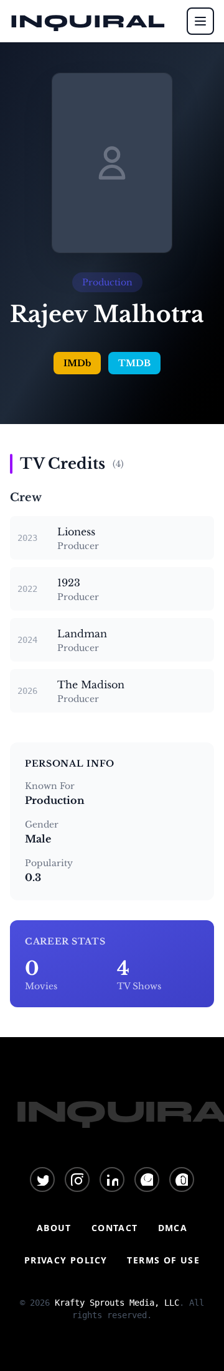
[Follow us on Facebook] (146, 1179)
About (54, 1228)
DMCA (173, 1228)
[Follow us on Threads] (181, 1179)
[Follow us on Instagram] (77, 1179)
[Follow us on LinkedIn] (112, 1179)
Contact (114, 1228)
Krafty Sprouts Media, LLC (117, 1303)
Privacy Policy (66, 1260)
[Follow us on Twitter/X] (42, 1179)
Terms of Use (163, 1260)
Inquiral (88, 21)
